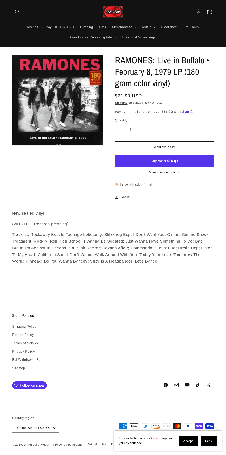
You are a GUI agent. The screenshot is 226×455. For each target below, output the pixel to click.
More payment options (164, 172)
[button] (17, 12)
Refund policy (96, 444)
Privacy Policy (23, 351)
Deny (208, 441)
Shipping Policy (24, 326)
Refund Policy (23, 335)
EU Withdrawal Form (28, 359)
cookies (151, 438)
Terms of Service (25, 343)
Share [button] (125, 197)
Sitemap (18, 368)
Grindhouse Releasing (39, 444)
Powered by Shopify (68, 444)
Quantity (121, 120)
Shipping (121, 102)
